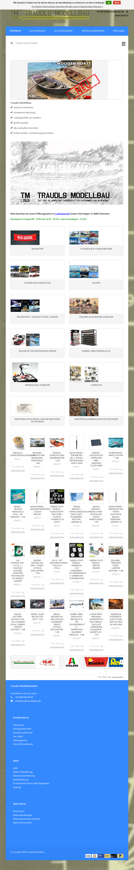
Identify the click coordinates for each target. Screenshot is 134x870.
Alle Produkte (37, 30)
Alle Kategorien (63, 30)
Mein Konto (19, 811)
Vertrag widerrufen (93, 30)
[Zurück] (12, 662)
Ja (109, 3)
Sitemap (17, 787)
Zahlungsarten (20, 740)
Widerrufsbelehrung (23, 771)
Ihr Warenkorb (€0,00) (112, 11)
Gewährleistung (20, 779)
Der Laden (118, 30)
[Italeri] (72, 662)
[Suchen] (11, 43)
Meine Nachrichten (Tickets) (26, 818)
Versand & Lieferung (23, 744)
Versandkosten (18, 470)
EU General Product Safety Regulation (31, 783)
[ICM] (47, 662)
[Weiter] (121, 662)
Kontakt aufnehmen (23, 732)
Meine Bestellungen (22, 815)
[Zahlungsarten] (88, 855)
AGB (15, 768)
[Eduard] (23, 662)
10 (83, 96)
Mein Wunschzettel (22, 822)
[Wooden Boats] (67, 79)
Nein (117, 3)
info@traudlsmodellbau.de (28, 701)
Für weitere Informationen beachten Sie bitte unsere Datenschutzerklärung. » (67, 7)
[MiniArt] (96, 662)
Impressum (18, 724)
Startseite (15, 30)
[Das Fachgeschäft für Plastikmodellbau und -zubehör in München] (50, 14)
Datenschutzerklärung (24, 775)
